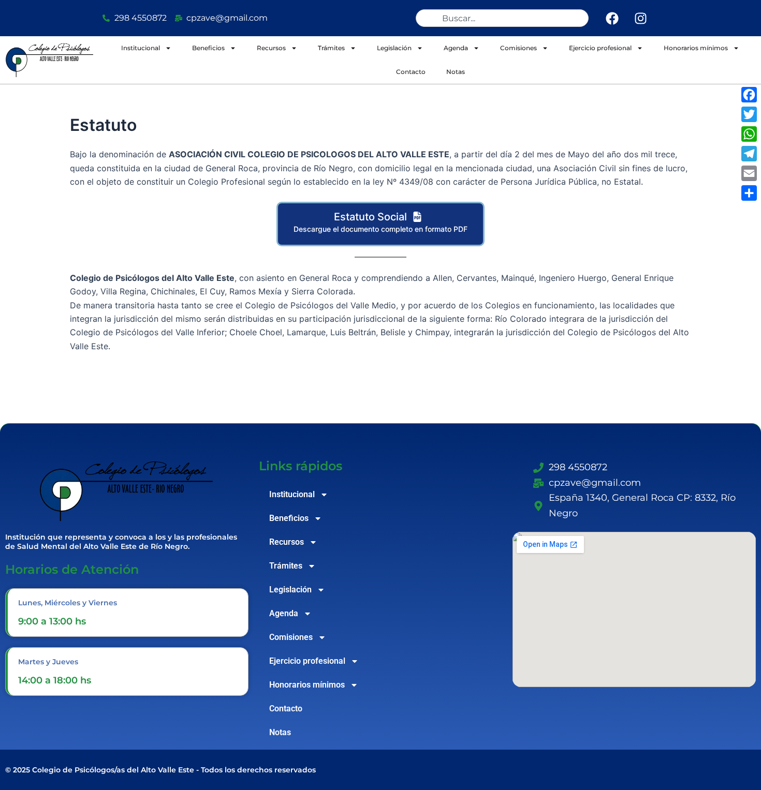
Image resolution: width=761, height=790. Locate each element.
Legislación (394, 48)
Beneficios (208, 48)
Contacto (411, 72)
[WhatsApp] (749, 134)
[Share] (749, 193)
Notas (455, 72)
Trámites (331, 48)
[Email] (749, 173)
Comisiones (518, 48)
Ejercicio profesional (600, 48)
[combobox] (502, 18)
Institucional (140, 48)
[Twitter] (749, 114)
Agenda (456, 48)
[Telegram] (749, 153)
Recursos (271, 48)
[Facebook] (749, 95)
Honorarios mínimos (696, 48)
